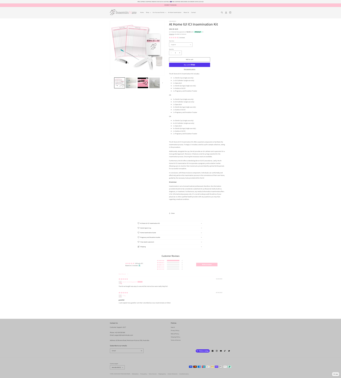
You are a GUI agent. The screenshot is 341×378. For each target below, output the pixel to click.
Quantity (171, 49)
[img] (123, 279)
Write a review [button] (207, 264)
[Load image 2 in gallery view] (131, 83)
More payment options (189, 69)
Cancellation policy (184, 374)
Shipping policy (162, 374)
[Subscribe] (141, 351)
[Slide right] (162, 83)
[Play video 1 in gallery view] (143, 83)
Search (173, 327)
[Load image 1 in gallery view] (119, 83)
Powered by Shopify (125, 373)
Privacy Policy (175, 330)
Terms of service (153, 374)
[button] (148, 12)
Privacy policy (143, 374)
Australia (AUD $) (116, 367)
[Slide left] (112, 83)
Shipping (171, 34)
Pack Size (171, 41)
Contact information (173, 374)
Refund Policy (175, 334)
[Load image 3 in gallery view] (154, 83)
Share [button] (173, 213)
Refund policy (135, 374)
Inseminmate (117, 373)
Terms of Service (176, 340)
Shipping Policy (175, 337)
